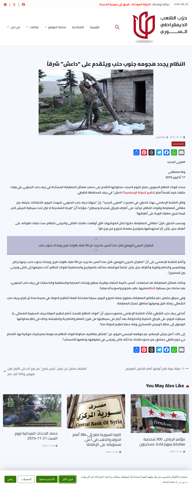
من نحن (15, 27)
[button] (46, 27)
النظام (151, 288)
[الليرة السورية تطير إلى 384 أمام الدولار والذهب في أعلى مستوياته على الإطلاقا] (96, 397)
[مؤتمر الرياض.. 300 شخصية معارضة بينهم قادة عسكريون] (160, 397)
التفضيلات (26, 479)
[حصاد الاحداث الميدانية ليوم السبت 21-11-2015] (32, 397)
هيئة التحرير (160, 137)
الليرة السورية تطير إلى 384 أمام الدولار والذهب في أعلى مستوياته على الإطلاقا (97, 439)
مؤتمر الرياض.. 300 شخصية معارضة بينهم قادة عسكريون (162, 441)
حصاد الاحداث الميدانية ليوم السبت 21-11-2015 (36, 436)
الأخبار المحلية (178, 144)
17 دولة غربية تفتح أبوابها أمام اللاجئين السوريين (154, 368)
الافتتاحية (78, 27)
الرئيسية (95, 27)
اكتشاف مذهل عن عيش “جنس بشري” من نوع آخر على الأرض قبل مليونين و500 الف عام (47, 371)
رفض (10, 479)
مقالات (34, 27)
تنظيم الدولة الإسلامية (139, 192)
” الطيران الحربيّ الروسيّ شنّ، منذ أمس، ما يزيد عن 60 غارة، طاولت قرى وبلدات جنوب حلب (96, 242)
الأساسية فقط (47, 479)
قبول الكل (67, 479)
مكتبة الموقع (57, 27)
